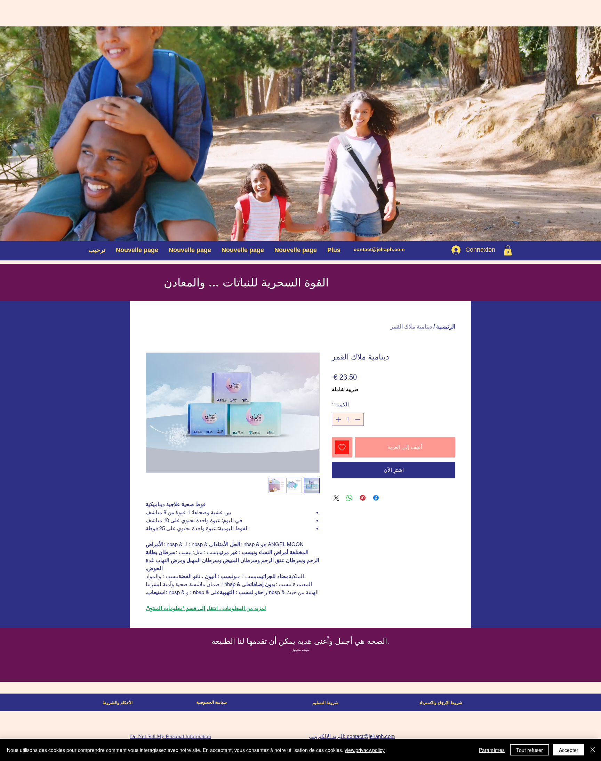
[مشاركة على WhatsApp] (349, 498)
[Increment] (337, 419)
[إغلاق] (592, 749)
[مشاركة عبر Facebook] (376, 498)
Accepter (568, 749)
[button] (508, 250)
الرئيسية (445, 327)
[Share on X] (336, 498)
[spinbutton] (348, 419)
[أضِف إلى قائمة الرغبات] (342, 447)
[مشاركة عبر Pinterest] (363, 498)
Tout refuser (529, 749)
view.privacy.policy (365, 749)
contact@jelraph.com (379, 249)
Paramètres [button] (492, 749)
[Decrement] (358, 419)
